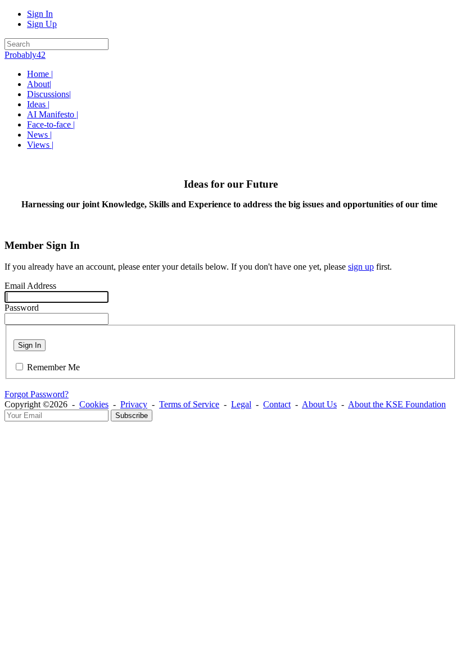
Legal (241, 404)
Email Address (30, 285)
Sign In (40, 14)
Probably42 (25, 55)
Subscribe (131, 415)
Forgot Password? (36, 394)
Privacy (133, 404)
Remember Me (53, 367)
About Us (319, 404)
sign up (361, 266)
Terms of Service (189, 404)
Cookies (94, 404)
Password (21, 307)
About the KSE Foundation (397, 404)
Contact (277, 404)
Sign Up (42, 24)
